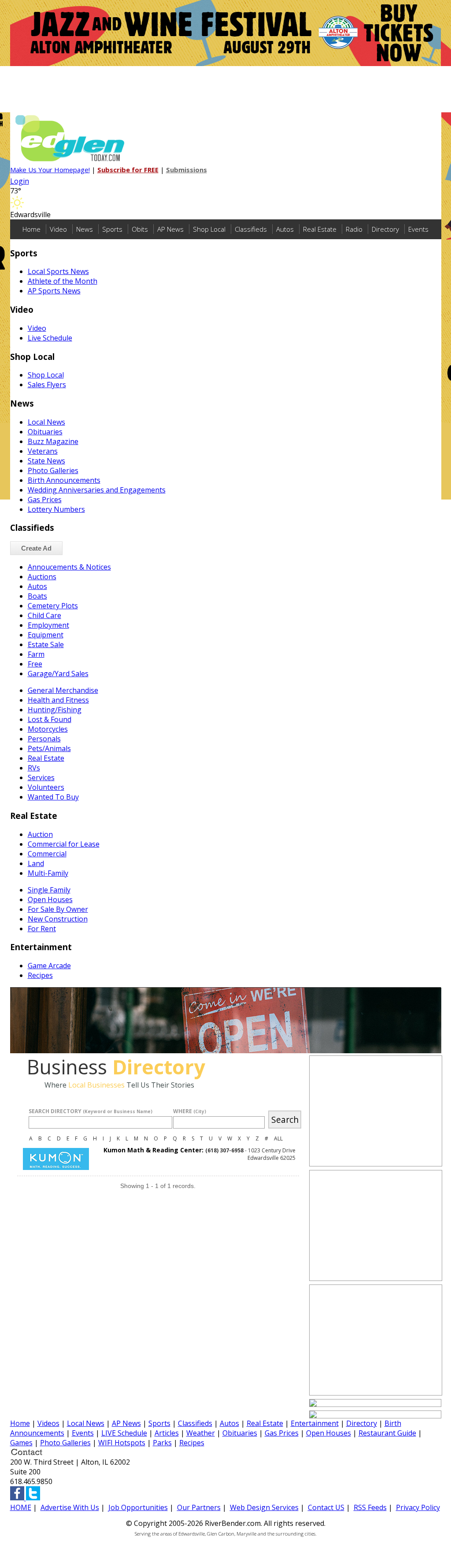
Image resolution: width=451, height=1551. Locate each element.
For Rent (42, 928)
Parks (162, 1442)
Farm (36, 654)
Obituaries (45, 432)
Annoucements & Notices (69, 567)
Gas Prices (45, 499)
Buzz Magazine (53, 441)
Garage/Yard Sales (58, 673)
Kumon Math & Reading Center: (153, 1150)
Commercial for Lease (64, 844)
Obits (140, 229)
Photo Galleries (53, 470)
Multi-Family (48, 873)
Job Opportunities (138, 1507)
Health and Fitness (58, 700)
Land (36, 863)
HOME (20, 1507)
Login (19, 181)
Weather (200, 1433)
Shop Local (209, 229)
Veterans (43, 451)
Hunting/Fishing (54, 709)
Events (418, 229)
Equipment (45, 635)
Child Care (44, 615)
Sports (112, 229)
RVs (34, 768)
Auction (40, 834)
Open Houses (50, 899)
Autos (285, 229)
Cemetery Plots (53, 606)
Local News (46, 422)
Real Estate (319, 229)
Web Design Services (264, 1507)
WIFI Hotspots (121, 1442)
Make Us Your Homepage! (50, 169)
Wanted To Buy (53, 797)
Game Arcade (49, 965)
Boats (37, 596)
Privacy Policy (418, 1507)
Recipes (40, 975)
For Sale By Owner (58, 909)
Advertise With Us (70, 1507)
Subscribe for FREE (128, 169)
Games (21, 1442)
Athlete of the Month (62, 281)
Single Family (49, 890)
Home (31, 229)
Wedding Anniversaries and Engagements (97, 490)
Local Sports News (58, 271)
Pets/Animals (49, 748)
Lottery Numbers (56, 509)
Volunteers (46, 787)
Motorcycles (48, 729)
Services (41, 777)
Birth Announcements (64, 480)
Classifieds (251, 229)
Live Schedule (50, 338)
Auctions (42, 576)
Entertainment (315, 1423)
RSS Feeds (370, 1507)
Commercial (47, 854)
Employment (48, 625)
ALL (278, 1138)
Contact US (326, 1507)
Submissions (186, 169)
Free (35, 664)
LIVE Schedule (124, 1433)
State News (46, 461)
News (84, 229)
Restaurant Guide (387, 1433)
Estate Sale (46, 644)
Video (58, 229)
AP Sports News (54, 291)
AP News (170, 229)
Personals (44, 739)
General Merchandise (63, 690)
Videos (48, 1423)
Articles (167, 1433)
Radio (354, 229)
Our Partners (199, 1507)
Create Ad (36, 548)
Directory (385, 229)
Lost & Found (49, 719)
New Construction (58, 919)
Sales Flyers (47, 384)
